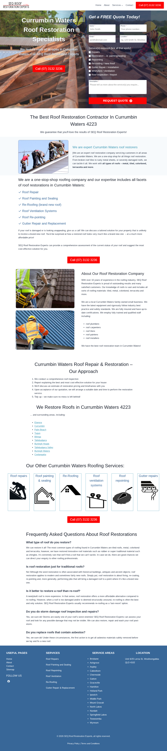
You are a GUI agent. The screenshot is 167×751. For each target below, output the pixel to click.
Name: (92, 26)
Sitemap (10, 669)
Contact (129, 5)
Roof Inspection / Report (104, 74)
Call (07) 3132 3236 (150, 5)
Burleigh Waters (42, 451)
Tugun (37, 433)
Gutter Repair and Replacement (44, 223)
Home (98, 5)
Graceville (95, 683)
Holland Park (96, 691)
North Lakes (96, 707)
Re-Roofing (30, 204)
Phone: (124, 26)
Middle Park (96, 699)
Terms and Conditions (90, 743)
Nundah (93, 711)
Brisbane (94, 659)
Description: (94, 81)
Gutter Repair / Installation (105, 67)
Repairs (96, 52)
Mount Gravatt (97, 702)
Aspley (93, 667)
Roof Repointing (53, 670)
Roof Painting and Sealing (40, 198)
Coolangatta (40, 454)
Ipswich (93, 695)
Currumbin (39, 426)
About (106, 5)
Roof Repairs (52, 659)
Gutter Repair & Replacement (60, 688)
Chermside (95, 675)
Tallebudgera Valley (43, 447)
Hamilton (94, 687)
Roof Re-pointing (33, 217)
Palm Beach (40, 429)
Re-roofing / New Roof (103, 63)
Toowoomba (95, 719)
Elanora (38, 422)
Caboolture (95, 671)
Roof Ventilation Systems (39, 211)
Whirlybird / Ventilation (103, 71)
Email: (92, 36)
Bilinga (37, 437)
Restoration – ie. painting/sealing (109, 56)
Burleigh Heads (41, 444)
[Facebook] (8, 681)
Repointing (97, 59)
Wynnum (94, 722)
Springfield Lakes (98, 715)
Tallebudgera (40, 440)
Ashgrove (94, 663)
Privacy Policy (73, 743)
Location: (124, 36)
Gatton (93, 679)
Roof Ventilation (53, 676)
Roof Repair (30, 192)
